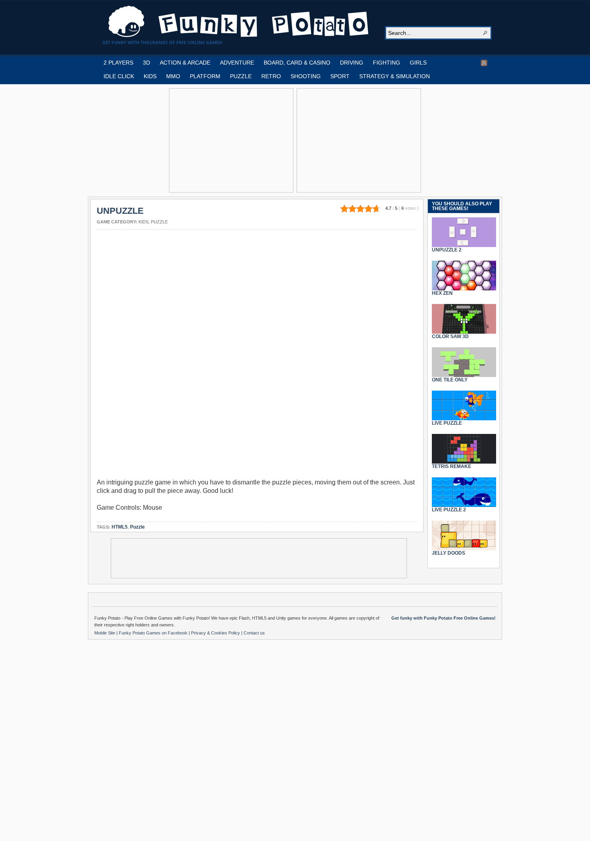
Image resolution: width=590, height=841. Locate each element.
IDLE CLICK (119, 76)
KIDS (150, 76)
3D (146, 62)
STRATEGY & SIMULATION (394, 76)
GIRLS (418, 62)
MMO (173, 76)
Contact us (254, 632)
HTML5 (120, 527)
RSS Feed (484, 63)
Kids (143, 221)
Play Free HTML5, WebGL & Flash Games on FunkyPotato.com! (238, 21)
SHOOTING (306, 76)
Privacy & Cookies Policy (216, 632)
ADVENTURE (237, 62)
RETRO (271, 76)
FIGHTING (386, 62)
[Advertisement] (231, 140)
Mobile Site (105, 632)
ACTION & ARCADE (185, 62)
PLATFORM (205, 76)
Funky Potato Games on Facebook (154, 632)
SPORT (340, 76)
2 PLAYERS (118, 62)
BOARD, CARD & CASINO (297, 62)
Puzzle (159, 221)
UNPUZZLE (120, 211)
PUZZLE (241, 76)
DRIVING (351, 62)
